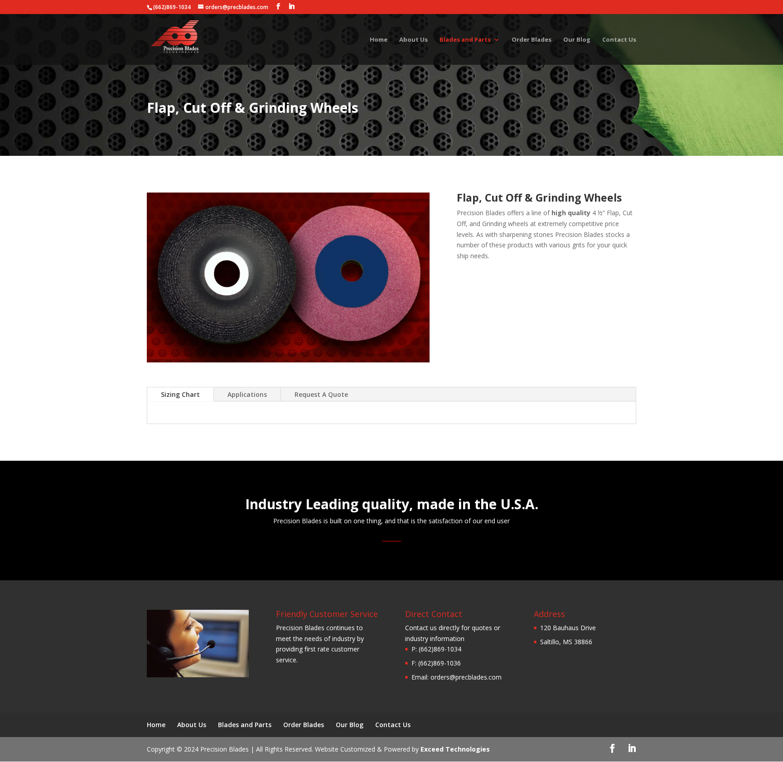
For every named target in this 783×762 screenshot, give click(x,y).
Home (378, 39)
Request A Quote (321, 394)
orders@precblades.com (466, 677)
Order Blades (531, 39)
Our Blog (576, 39)
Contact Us (619, 39)
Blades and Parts (465, 39)
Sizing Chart (180, 394)
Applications (247, 394)
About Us (413, 39)
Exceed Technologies (455, 749)
